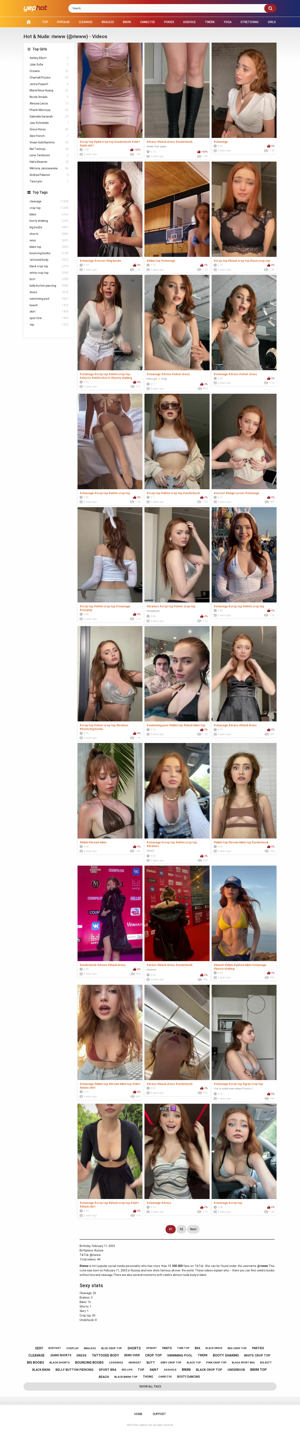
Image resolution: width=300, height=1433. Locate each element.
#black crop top (238, 260)
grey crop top (170, 1362)
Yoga (227, 22)
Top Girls (39, 49)
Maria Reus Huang (49, 90)
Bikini (127, 22)
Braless (108, 22)
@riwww (95, 1255)
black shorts (59, 1362)
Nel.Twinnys (49, 149)
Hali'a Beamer (49, 161)
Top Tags (40, 192)
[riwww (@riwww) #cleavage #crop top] (244, 1151)
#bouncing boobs (91, 729)
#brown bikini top (239, 842)
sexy (49, 240)
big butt (266, 1362)
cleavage (49, 201)
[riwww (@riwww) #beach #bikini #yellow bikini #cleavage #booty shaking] (244, 913)
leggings (116, 1362)
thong (148, 1376)
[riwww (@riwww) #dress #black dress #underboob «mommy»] (176, 913)
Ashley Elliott (49, 58)
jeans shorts (60, 1355)
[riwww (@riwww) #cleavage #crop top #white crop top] (110, 441)
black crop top (49, 266)
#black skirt (88, 1206)
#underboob (122, 141)
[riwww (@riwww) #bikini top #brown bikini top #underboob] (244, 790)
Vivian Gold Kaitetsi (49, 142)
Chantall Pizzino (49, 77)
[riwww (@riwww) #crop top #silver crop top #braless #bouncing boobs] (110, 673)
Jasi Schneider (49, 122)
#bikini (84, 842)
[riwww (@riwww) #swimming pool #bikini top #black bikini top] (176, 673)
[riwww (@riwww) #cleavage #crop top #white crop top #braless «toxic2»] (176, 790)
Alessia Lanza (49, 103)
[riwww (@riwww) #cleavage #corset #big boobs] (110, 209)
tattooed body (49, 259)
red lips (127, 1369)
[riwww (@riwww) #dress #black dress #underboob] (176, 1032)
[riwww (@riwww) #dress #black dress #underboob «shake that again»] (176, 90)
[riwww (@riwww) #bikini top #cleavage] (176, 209)
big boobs (49, 227)
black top (194, 1362)
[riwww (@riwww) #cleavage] (244, 90)
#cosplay (86, 610)
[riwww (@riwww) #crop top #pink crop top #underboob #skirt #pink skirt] (110, 90)
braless (90, 1348)
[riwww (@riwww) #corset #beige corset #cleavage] (244, 441)
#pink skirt (87, 145)
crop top (49, 208)
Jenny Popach (49, 84)
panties (258, 1348)
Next (193, 1229)
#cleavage (221, 141)
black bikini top (126, 1376)
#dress (152, 141)
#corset (100, 260)
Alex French (49, 136)
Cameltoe (147, 22)
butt (49, 279)
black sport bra (243, 1362)
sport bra (49, 318)
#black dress (166, 141)
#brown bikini (97, 842)
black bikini (41, 1369)
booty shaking (49, 220)
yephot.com (145, 1425)
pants (167, 1348)
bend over (132, 1355)
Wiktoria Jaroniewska (49, 168)
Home (28, 22)
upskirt (151, 1348)
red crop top (237, 1348)
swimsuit (134, 1362)
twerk (203, 1355)
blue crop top (111, 1348)
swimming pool (49, 298)
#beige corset (235, 493)
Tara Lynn (49, 181)
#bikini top (153, 260)
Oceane (49, 71)
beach (49, 305)
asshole (170, 1369)
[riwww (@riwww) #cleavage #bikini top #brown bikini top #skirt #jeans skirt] (110, 1032)
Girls (272, 22)
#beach (219, 965)
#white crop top (119, 374)
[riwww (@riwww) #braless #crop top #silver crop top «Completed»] (176, 554)
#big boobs (113, 260)
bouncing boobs (49, 253)
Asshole (189, 22)
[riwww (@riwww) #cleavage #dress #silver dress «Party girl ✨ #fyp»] (176, 322)
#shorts (85, 377)
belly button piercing (49, 285)
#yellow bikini (242, 965)
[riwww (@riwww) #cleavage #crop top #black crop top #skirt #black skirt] (110, 1151)
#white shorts (100, 377)
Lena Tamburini (49, 155)
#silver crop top (184, 606)
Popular (63, 22)
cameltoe (165, 1376)
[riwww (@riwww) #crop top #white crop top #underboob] (176, 441)
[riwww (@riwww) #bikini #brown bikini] (110, 790)
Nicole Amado (49, 97)
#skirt (136, 141)
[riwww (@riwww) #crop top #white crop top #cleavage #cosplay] (110, 554)
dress (49, 292)
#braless (153, 606)
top (49, 324)
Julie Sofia (49, 64)
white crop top (49, 272)
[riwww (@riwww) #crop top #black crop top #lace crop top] (244, 209)
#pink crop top (103, 141)
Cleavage (85, 22)
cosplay (72, 1348)
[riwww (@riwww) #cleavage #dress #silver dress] (244, 322)
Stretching (249, 22)
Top (45, 22)
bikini (49, 214)
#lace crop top (260, 260)
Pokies (169, 22)
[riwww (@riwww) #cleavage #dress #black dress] (244, 673)
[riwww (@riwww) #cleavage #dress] (176, 1151)
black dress (214, 1348)
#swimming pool (157, 725)
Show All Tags (150, 1386)
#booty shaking (121, 377)
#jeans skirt (88, 1087)
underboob (236, 1369)
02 (181, 1229)
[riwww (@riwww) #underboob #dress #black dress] (110, 913)
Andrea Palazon (49, 174)
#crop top (86, 141)
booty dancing (188, 1376)
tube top (183, 1348)
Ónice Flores (49, 129)
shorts (49, 233)
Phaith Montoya (49, 110)
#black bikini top (194, 725)
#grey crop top (253, 1084)
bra (197, 1348)
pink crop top (216, 1362)
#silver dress (181, 374)
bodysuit (54, 1348)
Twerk (210, 22)
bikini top (49, 246)
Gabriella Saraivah (49, 116)
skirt (49, 311)
